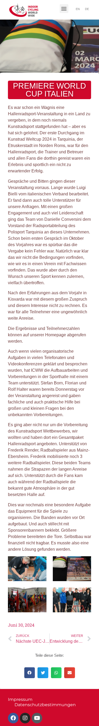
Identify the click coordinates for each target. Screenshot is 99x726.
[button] (64, 8)
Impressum (20, 699)
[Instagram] (25, 718)
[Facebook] (13, 718)
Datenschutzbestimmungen (45, 704)
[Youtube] (37, 718)
